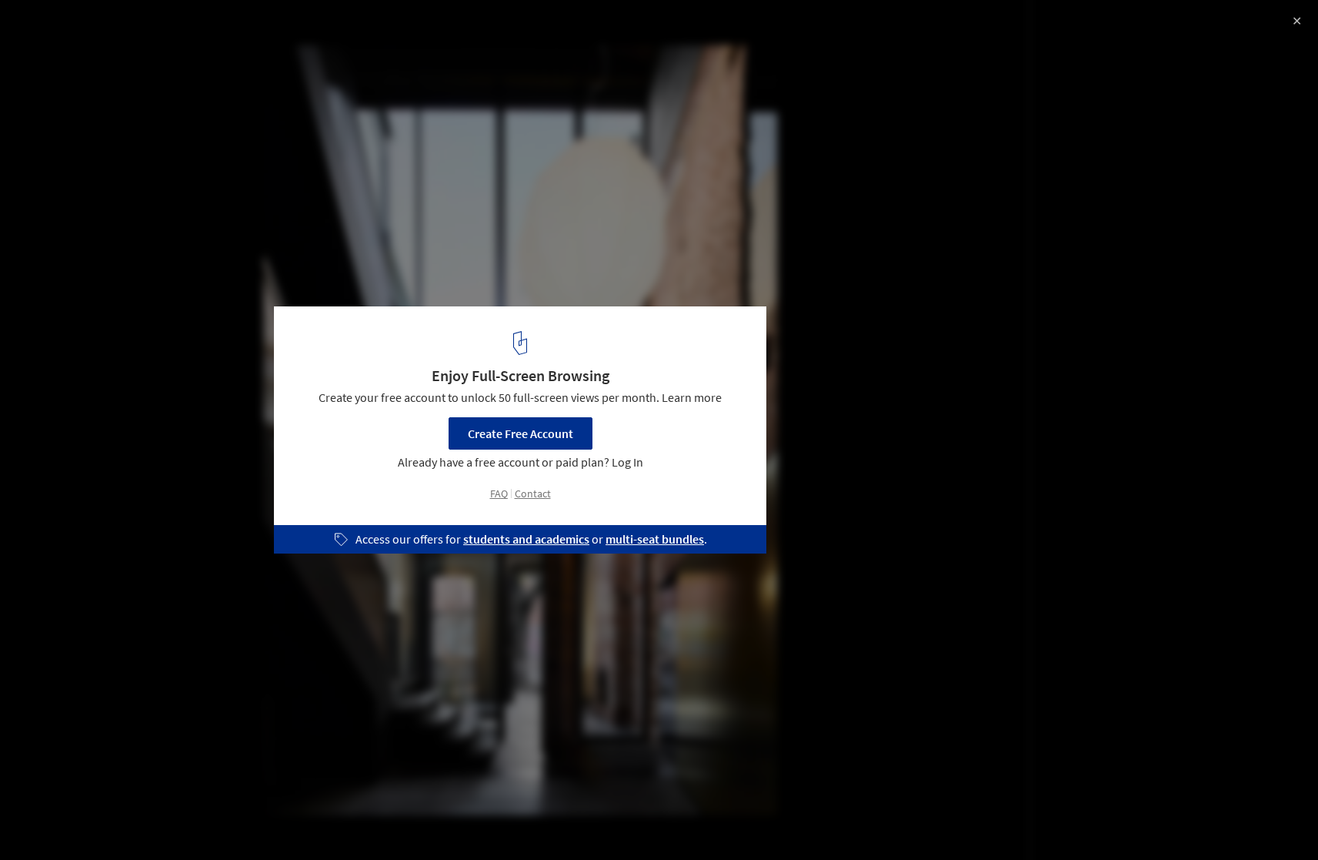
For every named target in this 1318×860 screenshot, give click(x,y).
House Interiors (192, 820)
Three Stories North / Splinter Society (161, 28)
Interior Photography (76, 820)
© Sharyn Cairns (56, 53)
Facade (276, 820)
